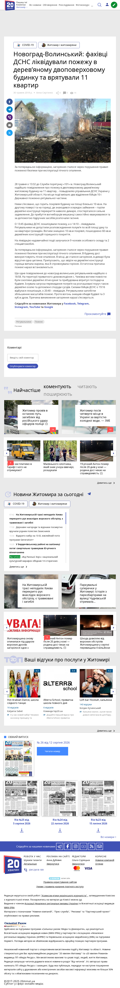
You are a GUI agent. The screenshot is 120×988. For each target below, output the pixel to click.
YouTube (34, 307)
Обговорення (50, 4)
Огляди (99, 863)
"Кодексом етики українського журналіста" (64, 895)
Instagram (21, 307)
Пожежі (39, 321)
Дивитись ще (106, 483)
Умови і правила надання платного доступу (60, 886)
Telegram (83, 303)
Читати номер (52, 751)
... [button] (92, 4)
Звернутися (53, 863)
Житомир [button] (21, 7)
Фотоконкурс (83, 4)
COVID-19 (28, 45)
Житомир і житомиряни (61, 45)
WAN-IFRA (9, 907)
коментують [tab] (57, 386)
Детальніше (30, 863)
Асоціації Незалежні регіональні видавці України (51, 903)
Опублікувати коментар (23, 366)
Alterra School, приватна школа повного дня (58, 701)
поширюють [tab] (58, 394)
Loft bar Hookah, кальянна (96, 699)
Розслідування (66, 4)
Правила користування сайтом (60, 882)
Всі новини (35, 4)
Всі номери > (108, 837)
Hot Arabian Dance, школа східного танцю (23, 701)
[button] (89, 494)
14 (73, 93)
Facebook (70, 303)
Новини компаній (104, 860)
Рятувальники (23, 321)
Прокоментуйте (98, 314)
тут (80, 899)
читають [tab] (87, 386)
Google (48, 307)
